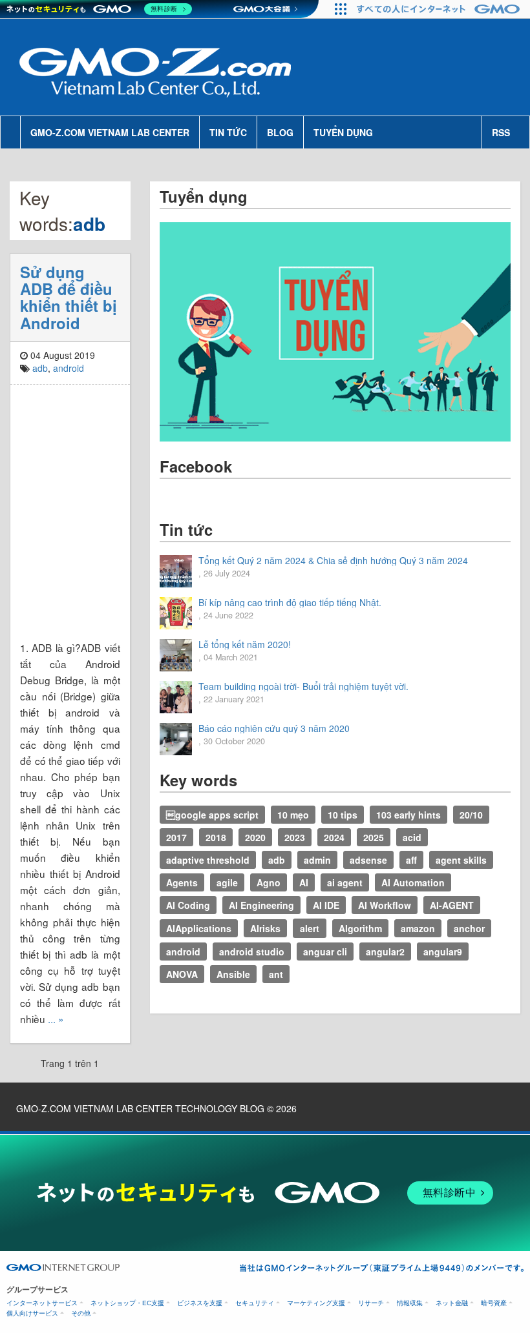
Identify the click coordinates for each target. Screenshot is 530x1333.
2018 (216, 837)
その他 (80, 1313)
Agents (182, 882)
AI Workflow (384, 905)
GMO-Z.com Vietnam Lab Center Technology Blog (140, 1108)
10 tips (342, 814)
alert (309, 928)
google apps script (212, 814)
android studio (251, 951)
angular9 (442, 951)
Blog (280, 132)
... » (56, 1019)
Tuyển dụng (343, 132)
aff (411, 859)
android (68, 367)
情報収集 (410, 1303)
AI (303, 882)
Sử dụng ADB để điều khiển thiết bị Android (68, 297)
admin (317, 859)
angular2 (385, 951)
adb (40, 367)
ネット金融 (452, 1303)
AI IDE (326, 905)
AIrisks (265, 928)
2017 (176, 837)
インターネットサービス (42, 1303)
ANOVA (182, 974)
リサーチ (371, 1303)
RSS (501, 132)
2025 (373, 837)
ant (276, 974)
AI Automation (413, 882)
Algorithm (360, 928)
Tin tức (228, 132)
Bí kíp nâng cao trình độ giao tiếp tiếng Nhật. (289, 602)
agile (227, 882)
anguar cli (325, 951)
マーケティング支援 (316, 1303)
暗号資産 (494, 1303)
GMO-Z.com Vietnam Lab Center (109, 132)
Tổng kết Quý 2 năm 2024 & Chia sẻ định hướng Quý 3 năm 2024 (333, 560)
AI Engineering (261, 905)
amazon (418, 928)
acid (412, 837)
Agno (269, 882)
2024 (334, 837)
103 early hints (408, 814)
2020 (255, 837)
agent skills (461, 859)
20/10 (471, 814)
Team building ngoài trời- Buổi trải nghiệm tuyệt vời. (303, 686)
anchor (469, 928)
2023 (294, 837)
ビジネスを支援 (199, 1303)
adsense (368, 859)
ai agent (345, 882)
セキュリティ (254, 1303)
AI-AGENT (452, 905)
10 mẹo (293, 814)
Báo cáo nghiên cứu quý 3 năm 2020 (274, 728)
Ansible (233, 974)
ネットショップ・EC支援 (127, 1303)
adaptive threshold (207, 859)
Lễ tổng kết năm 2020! (244, 644)
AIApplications (198, 928)
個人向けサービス (32, 1313)
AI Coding (188, 905)
